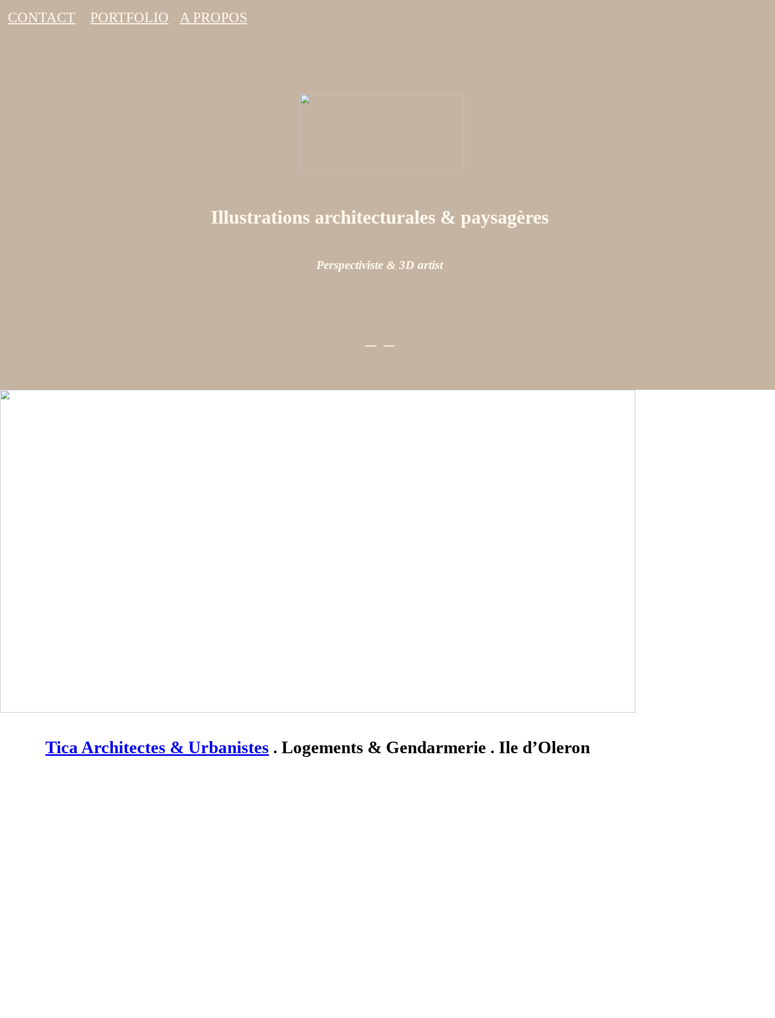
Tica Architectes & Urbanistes (157, 747)
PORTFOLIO (129, 17)
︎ (388, 340)
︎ (370, 340)
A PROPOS (213, 17)
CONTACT (41, 17)
